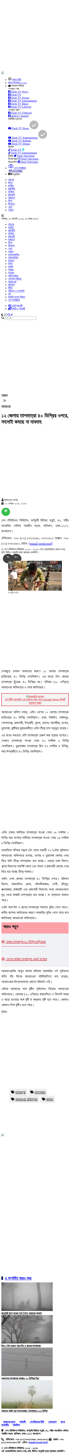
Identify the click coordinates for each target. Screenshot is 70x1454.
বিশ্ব (10, 200)
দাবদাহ (49, 1099)
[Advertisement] (35, 36)
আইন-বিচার (13, 275)
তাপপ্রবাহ (39, 1092)
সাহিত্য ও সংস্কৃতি (16, 290)
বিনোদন (11, 203)
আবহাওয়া (12, 281)
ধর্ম (9, 293)
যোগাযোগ (52, 1421)
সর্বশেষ (11, 179)
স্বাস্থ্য (11, 269)
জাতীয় (11, 185)
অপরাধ (11, 272)
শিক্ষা (10, 263)
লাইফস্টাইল (13, 257)
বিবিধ (10, 287)
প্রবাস (10, 210)
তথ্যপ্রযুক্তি (13, 254)
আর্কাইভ (16, 1424)
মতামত (11, 260)
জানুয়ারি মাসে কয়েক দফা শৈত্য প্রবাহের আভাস (21, 1313)
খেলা (10, 207)
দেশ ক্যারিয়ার (14, 300)
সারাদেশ (11, 197)
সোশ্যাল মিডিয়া (14, 278)
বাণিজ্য (11, 191)
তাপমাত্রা (20, 1092)
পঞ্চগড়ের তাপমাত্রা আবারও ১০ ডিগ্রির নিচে (20, 1378)
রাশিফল (11, 284)
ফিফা (10, 182)
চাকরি (10, 266)
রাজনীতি (11, 188)
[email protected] (41, 543)
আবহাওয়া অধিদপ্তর (26, 1099)
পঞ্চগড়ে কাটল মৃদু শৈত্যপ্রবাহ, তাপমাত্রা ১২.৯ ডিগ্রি (24, 1411)
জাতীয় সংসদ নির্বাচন (16, 297)
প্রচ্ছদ (4, 395)
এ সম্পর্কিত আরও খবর (18, 1278)
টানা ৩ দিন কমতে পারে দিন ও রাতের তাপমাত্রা (21, 1345)
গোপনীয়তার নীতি (37, 1421)
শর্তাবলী (22, 1421)
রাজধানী (11, 194)
